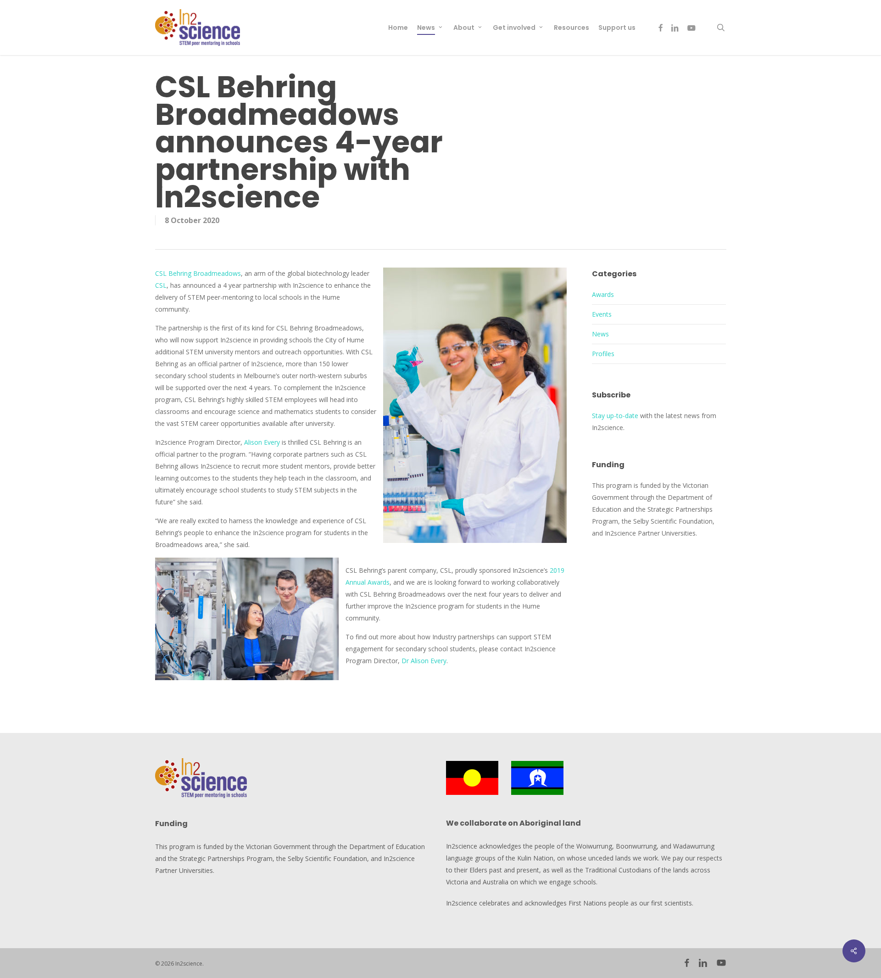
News (600, 334)
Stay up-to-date (615, 415)
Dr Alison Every (423, 660)
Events (602, 314)
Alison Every (262, 442)
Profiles (603, 353)
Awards (603, 294)
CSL (161, 285)
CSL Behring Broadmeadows (198, 273)
